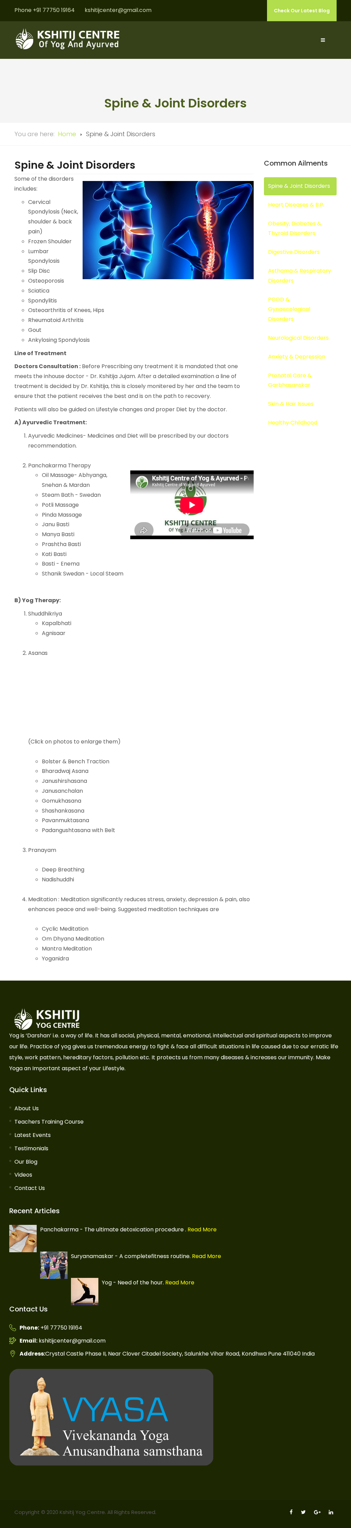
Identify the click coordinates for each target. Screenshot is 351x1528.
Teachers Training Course (49, 1122)
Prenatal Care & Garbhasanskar (290, 380)
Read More (201, 1229)
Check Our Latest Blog (302, 10)
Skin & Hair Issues (291, 404)
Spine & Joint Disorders (299, 186)
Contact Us (29, 1188)
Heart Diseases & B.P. (296, 205)
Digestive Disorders (294, 252)
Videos (23, 1175)
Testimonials (31, 1148)
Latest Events (32, 1135)
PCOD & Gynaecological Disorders (289, 309)
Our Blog (25, 1162)
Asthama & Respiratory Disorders (299, 276)
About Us (26, 1108)
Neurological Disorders (298, 338)
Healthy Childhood (292, 423)
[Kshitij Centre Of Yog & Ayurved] (67, 39)
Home (67, 134)
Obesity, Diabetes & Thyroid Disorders (294, 228)
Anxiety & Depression (296, 357)
